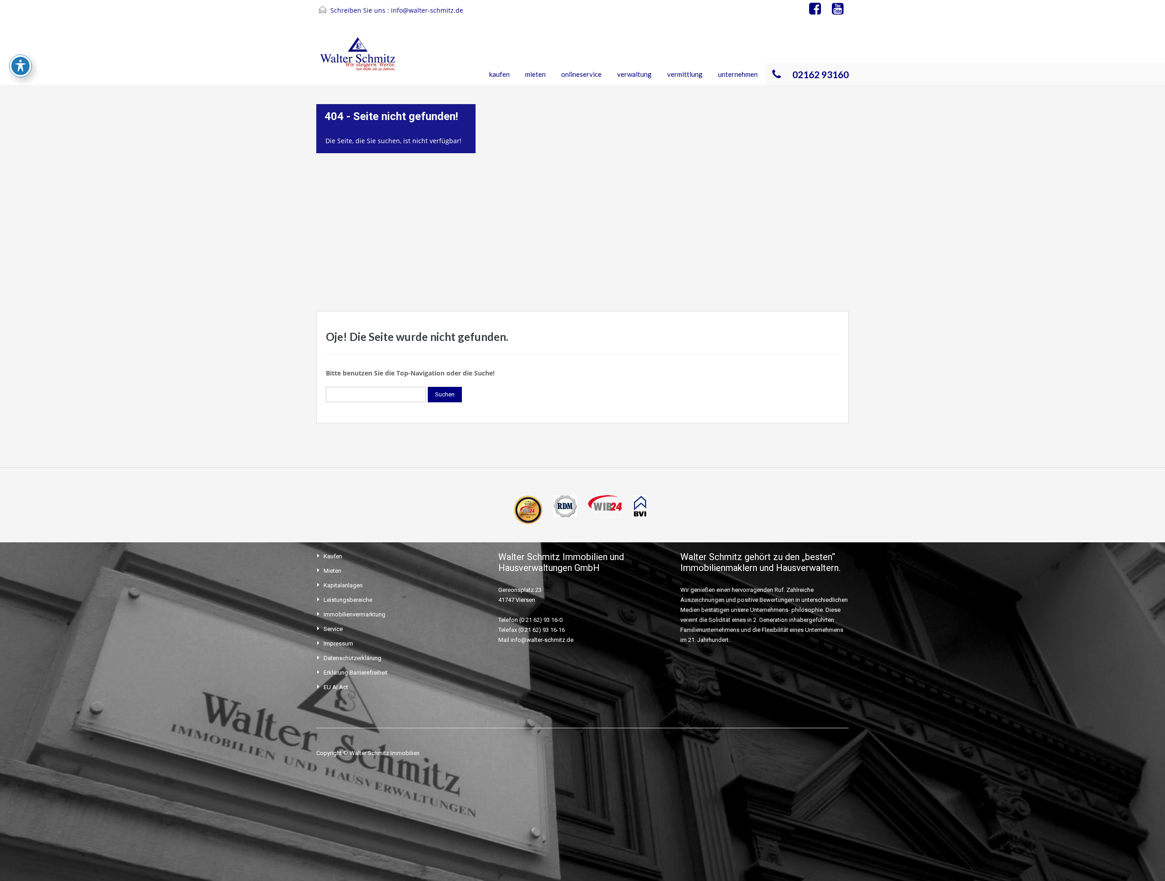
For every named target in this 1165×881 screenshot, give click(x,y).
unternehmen (738, 74)
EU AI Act (336, 687)
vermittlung (685, 74)
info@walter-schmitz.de (427, 10)
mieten (535, 74)
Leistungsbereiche (348, 599)
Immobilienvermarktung (354, 614)
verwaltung (634, 74)
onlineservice (581, 74)
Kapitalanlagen (343, 585)
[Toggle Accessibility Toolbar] (20, 66)
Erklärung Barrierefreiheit (356, 672)
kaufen (499, 74)
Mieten (332, 570)
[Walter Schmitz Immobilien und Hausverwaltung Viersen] (360, 60)
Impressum (338, 643)
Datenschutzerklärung (352, 658)
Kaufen (333, 556)
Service (333, 629)
